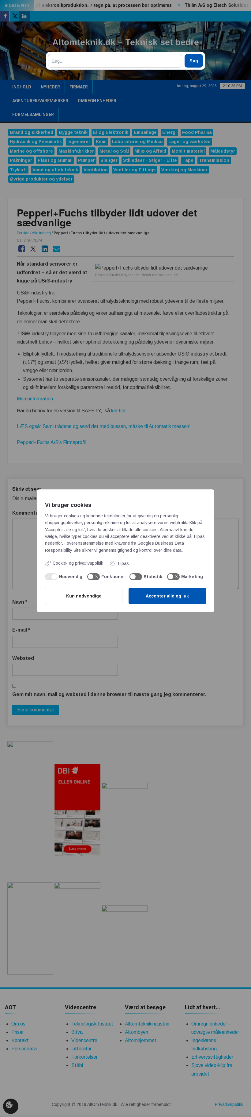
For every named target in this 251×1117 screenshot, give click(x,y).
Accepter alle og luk (167, 596)
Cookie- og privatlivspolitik (78, 563)
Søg (193, 60)
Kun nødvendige (84, 596)
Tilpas (123, 563)
